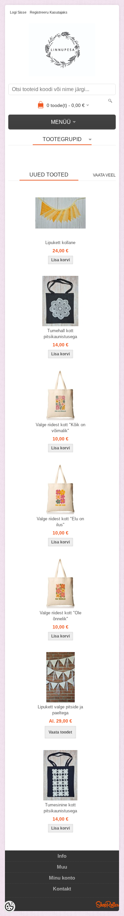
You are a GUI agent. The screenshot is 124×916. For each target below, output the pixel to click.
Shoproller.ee (107, 904)
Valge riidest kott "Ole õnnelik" (60, 615)
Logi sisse (18, 12)
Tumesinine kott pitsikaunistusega (60, 807)
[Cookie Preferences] (9, 907)
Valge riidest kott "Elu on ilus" (60, 521)
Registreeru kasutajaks (48, 12)
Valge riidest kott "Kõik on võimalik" (60, 427)
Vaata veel (104, 175)
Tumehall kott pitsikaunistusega (60, 333)
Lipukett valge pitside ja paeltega (60, 709)
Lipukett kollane (60, 242)
